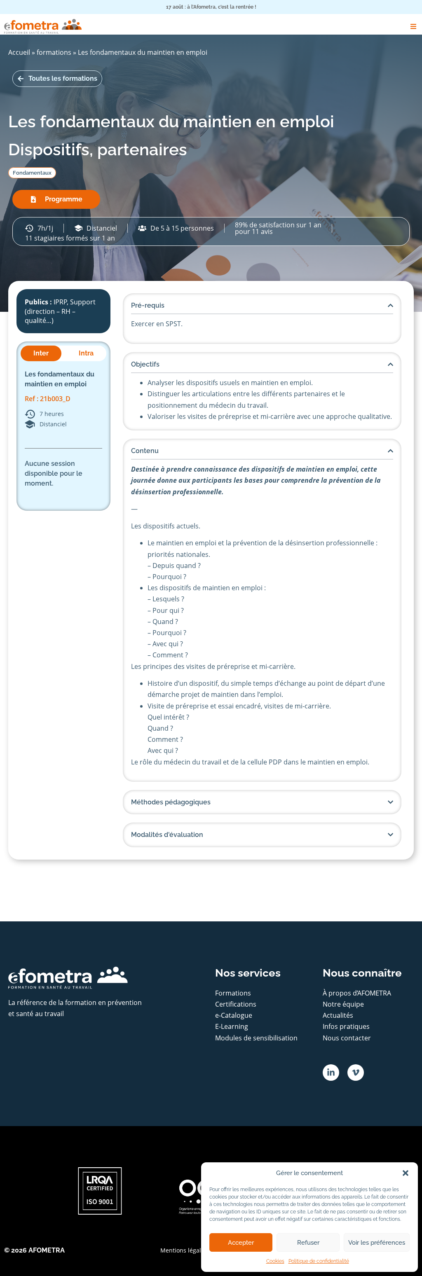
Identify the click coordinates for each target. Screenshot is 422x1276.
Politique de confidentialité (318, 1261)
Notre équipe (343, 1004)
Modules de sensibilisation (256, 1037)
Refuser (308, 1242)
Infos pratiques (346, 1026)
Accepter (241, 1242)
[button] (405, 1173)
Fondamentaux (32, 173)
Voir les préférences (376, 1242)
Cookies (275, 1261)
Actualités (338, 1015)
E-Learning (231, 1026)
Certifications (235, 1004)
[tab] (41, 353)
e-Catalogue (233, 1015)
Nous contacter (347, 1037)
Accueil (19, 52)
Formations (233, 993)
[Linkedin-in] (331, 1072)
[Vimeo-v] (355, 1072)
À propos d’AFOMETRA (357, 993)
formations (54, 52)
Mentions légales (183, 1250)
